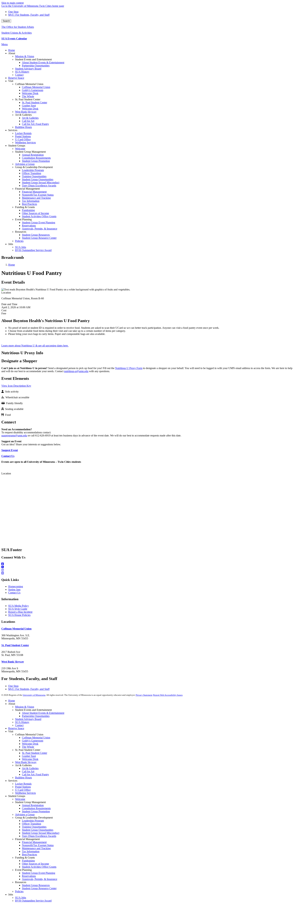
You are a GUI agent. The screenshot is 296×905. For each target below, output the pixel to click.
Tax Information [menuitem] (30, 200)
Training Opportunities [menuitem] (34, 176)
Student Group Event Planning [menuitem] (38, 222)
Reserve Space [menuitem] (16, 77)
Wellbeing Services (25, 792)
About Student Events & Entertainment (43, 712)
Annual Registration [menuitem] (33, 154)
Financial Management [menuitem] (34, 191)
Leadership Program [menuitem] (33, 170)
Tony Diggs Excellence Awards (39, 836)
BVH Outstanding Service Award (33, 900)
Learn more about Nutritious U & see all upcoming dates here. (35, 345)
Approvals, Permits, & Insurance (39, 879)
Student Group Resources (36, 885)
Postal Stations (23, 786)
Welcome (20, 799)
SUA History (22, 722)
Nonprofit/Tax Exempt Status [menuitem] (38, 194)
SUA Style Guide (17, 608)
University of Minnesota (34, 695)
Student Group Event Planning (38, 872)
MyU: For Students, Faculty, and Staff (29, 14)
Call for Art (28, 771)
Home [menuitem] (11, 50)
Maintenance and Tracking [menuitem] (36, 197)
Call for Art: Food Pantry (35, 774)
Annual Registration (33, 805)
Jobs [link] (10, 244)
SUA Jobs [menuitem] (20, 247)
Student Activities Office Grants (39, 866)
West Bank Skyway (12, 661)
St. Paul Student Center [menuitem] (34, 102)
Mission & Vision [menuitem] (24, 56)
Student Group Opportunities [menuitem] (37, 179)
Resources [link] (20, 231)
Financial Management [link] (27, 188)
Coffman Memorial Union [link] (29, 84)
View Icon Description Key (16, 385)
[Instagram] (148, 570)
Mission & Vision (24, 706)
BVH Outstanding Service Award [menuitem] (33, 250)
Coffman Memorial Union (16, 628)
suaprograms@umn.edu (14, 435)
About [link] (11, 53)
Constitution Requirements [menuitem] (36, 157)
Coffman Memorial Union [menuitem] (36, 87)
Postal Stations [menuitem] (23, 136)
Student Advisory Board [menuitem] (28, 68)
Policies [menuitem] (19, 240)
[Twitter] (148, 567)
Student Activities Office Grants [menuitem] (39, 216)
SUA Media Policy (18, 605)
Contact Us (14, 592)
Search (6, 21)
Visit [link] (10, 80)
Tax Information (30, 851)
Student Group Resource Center (39, 888)
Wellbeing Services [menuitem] (25, 142)
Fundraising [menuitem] (28, 210)
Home (11, 264)
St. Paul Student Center (15, 645)
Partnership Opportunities (36, 716)
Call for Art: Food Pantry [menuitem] (35, 124)
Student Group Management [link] (30, 151)
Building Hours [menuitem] (23, 127)
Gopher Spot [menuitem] (29, 105)
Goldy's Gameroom (32, 740)
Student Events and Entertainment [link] (33, 59)
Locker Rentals (23, 783)
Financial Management (34, 842)
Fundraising (28, 860)
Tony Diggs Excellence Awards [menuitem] (39, 185)
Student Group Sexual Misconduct (40, 832)
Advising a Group (25, 814)
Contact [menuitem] (19, 74)
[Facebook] (148, 563)
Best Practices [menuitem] (29, 204)
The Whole (28, 746)
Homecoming (15, 586)
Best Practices (29, 854)
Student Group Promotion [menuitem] (36, 160)
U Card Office (23, 789)
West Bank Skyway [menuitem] (25, 111)
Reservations (29, 876)
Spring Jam (14, 589)
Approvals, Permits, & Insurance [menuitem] (39, 228)
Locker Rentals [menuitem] (23, 133)
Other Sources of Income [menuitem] (35, 213)
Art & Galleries (30, 768)
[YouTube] (148, 573)
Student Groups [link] (16, 145)
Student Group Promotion (36, 811)
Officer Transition (31, 823)
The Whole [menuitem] (28, 96)
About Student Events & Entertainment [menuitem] (43, 62)
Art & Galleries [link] (23, 114)
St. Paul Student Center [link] (27, 99)
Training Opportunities (34, 826)
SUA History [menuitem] (22, 71)
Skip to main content (12, 2)
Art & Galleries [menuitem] (30, 117)
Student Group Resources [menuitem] (36, 234)
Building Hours (23, 777)
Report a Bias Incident (20, 611)
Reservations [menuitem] (29, 225)
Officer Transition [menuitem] (31, 173)
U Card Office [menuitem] (23, 139)
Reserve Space (16, 728)
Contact (19, 725)
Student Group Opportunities (37, 829)
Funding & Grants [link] (25, 207)
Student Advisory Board (28, 719)
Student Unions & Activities (16, 32)
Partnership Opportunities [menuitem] (36, 65)
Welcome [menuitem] (20, 148)
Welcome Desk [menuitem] (30, 93)
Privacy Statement (144, 695)
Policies (19, 891)
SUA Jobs (20, 897)
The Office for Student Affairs (17, 26)
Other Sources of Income (35, 863)
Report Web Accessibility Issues (168, 695)
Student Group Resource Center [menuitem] (39, 237)
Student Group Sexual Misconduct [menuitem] (40, 182)
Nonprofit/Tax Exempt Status (38, 845)
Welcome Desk (30, 743)
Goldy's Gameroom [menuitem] (32, 90)
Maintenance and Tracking (36, 848)
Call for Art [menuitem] (28, 120)
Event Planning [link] (23, 219)
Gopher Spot (29, 756)
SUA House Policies (19, 615)
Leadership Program (33, 820)
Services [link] (12, 130)
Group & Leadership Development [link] (34, 167)
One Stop (13, 11)
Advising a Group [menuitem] (25, 164)
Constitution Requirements (36, 808)
